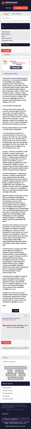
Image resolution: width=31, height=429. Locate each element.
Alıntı (16, 310)
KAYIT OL (8, 8)
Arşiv (23, 409)
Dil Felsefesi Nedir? (7, 399)
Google (22, 374)
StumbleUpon (11, 374)
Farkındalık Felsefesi (15, 378)
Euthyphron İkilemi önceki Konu (15, 367)
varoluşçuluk (11, 361)
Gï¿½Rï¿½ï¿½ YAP (21, 8)
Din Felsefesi (6, 396)
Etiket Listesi (5, 44)
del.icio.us (19, 371)
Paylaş (26, 315)
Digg (10, 371)
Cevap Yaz (6, 50)
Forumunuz (17, 409)
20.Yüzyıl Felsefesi (7, 390)
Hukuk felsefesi (6, 387)
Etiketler (5, 357)
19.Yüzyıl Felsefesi (7, 393)
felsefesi (5, 361)
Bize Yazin (10, 409)
